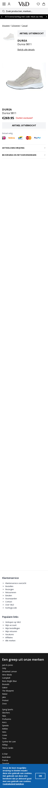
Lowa (4, 735)
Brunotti (5, 684)
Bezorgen (9, 589)
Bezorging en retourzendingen (19, 155)
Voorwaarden (11, 598)
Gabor (4, 687)
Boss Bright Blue (9, 681)
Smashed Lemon (9, 671)
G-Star (5, 754)
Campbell (6, 678)
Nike (4, 716)
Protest (5, 700)
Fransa (5, 760)
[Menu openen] (4, 4)
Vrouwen (6, 25)
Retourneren (10, 592)
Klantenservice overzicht (15, 583)
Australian (6, 757)
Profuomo (6, 719)
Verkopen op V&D (13, 622)
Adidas (5, 728)
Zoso (4, 703)
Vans (4, 732)
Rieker (4, 694)
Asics (4, 722)
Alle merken (10, 640)
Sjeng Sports (7, 709)
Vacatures (9, 634)
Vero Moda (7, 674)
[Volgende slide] (46, 16)
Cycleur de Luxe (9, 741)
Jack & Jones (7, 665)
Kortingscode (11, 608)
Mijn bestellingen (12, 628)
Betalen (8, 595)
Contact (8, 601)
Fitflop (5, 744)
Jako (4, 697)
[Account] (9, 4)
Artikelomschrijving (13, 148)
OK (40, 775)
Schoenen (15, 25)
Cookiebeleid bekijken (13, 784)
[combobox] (24, 11)
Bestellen (9, 586)
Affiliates (9, 637)
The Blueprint (8, 690)
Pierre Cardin (7, 748)
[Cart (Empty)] (43, 4)
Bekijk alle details (26, 49)
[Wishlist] (38, 4)
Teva (4, 738)
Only (4, 668)
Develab (5, 763)
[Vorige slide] (1, 16)
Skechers (6, 712)
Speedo (5, 725)
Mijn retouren (11, 631)
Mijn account (11, 625)
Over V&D (9, 604)
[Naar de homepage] (23, 4)
